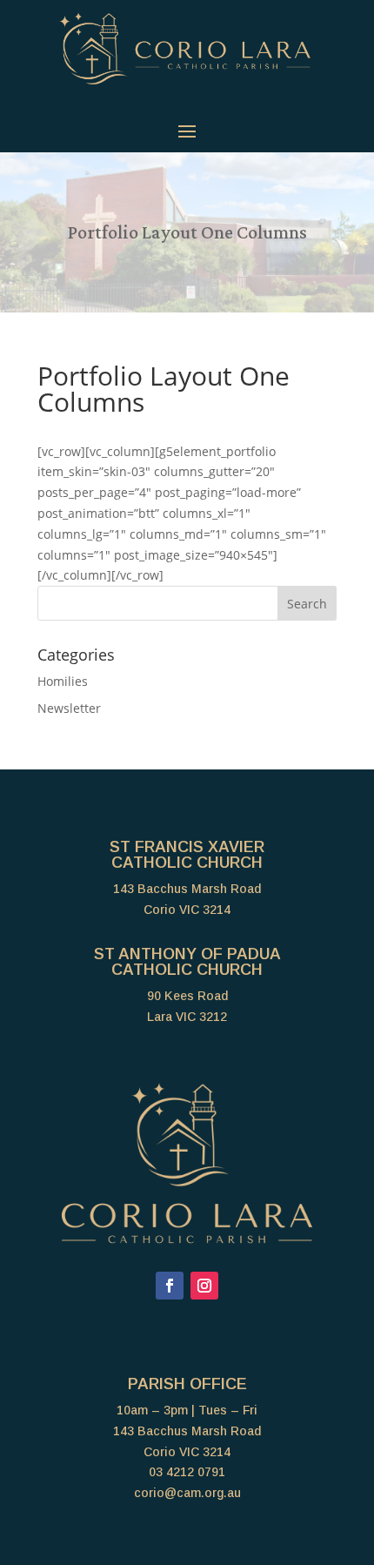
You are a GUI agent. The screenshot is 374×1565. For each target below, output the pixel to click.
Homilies (62, 681)
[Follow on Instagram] (204, 1286)
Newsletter (69, 708)
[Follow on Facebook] (170, 1286)
